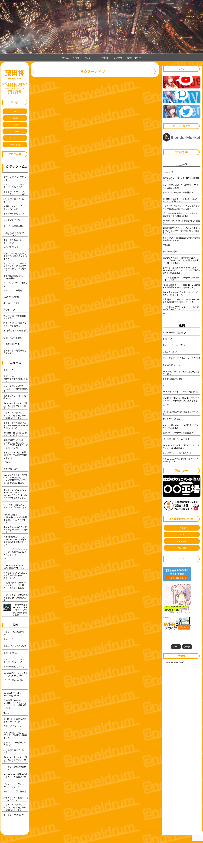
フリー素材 (103, 57)
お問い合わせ (134, 57)
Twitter (182, 527)
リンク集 (118, 57)
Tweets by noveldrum (173, 662)
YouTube (181, 547)
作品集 (76, 57)
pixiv (182, 534)
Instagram (182, 541)
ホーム (65, 57)
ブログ (87, 57)
